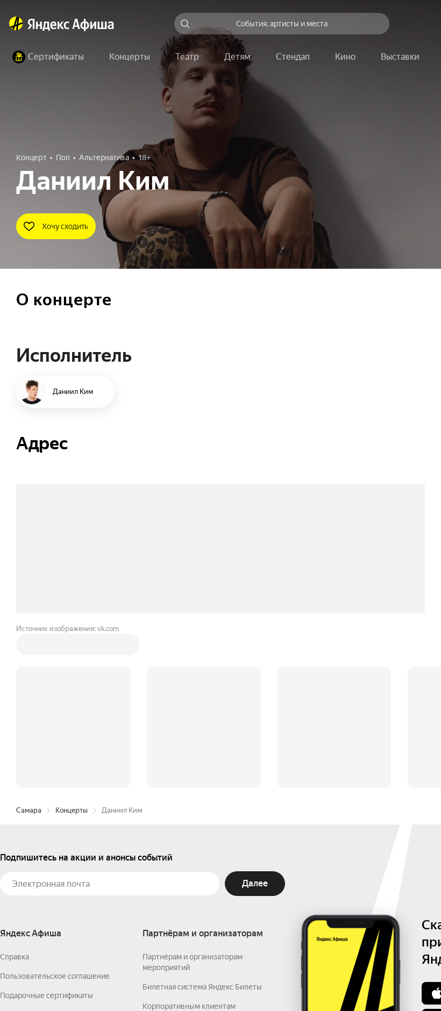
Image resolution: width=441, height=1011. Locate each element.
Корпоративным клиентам (189, 843)
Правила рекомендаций (41, 890)
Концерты (71, 647)
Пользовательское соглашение (55, 813)
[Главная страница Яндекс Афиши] (16, 24)
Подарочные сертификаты (46, 832)
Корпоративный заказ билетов (197, 862)
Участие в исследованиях (44, 871)
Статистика (160, 979)
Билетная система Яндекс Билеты (202, 824)
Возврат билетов (30, 852)
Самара (28, 647)
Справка (14, 794)
